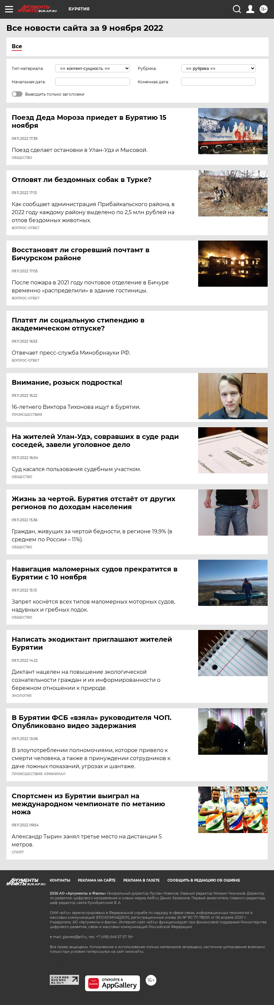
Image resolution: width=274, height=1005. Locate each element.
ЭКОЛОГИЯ (21, 696)
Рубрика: (147, 68)
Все (17, 46)
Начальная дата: (29, 81)
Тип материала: (28, 68)
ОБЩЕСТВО (22, 158)
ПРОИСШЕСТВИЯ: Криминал (38, 774)
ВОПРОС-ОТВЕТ (25, 228)
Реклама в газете (141, 880)
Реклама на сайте (97, 880)
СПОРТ (18, 852)
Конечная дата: (153, 81)
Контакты (60, 880)
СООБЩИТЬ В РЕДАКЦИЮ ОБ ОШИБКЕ (203, 880)
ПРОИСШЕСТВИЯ (27, 415)
